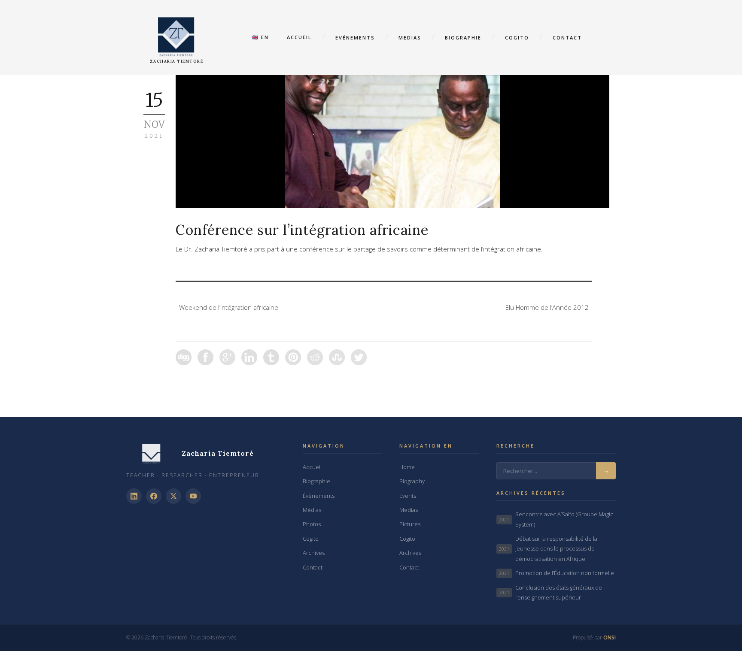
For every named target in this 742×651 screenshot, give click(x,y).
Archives (314, 553)
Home (407, 467)
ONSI (609, 637)
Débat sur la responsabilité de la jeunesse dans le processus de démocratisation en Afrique (548, 549)
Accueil (299, 37)
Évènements (319, 496)
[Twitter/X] (173, 496)
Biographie (463, 37)
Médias (312, 510)
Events (407, 496)
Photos (312, 524)
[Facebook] (153, 496)
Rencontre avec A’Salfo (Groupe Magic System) (556, 519)
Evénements (355, 37)
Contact (567, 37)
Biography (412, 481)
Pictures (409, 524)
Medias (409, 37)
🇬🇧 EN (260, 37)
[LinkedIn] (134, 496)
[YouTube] (193, 496)
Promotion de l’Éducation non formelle (556, 573)
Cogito (517, 37)
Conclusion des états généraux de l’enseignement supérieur (550, 592)
